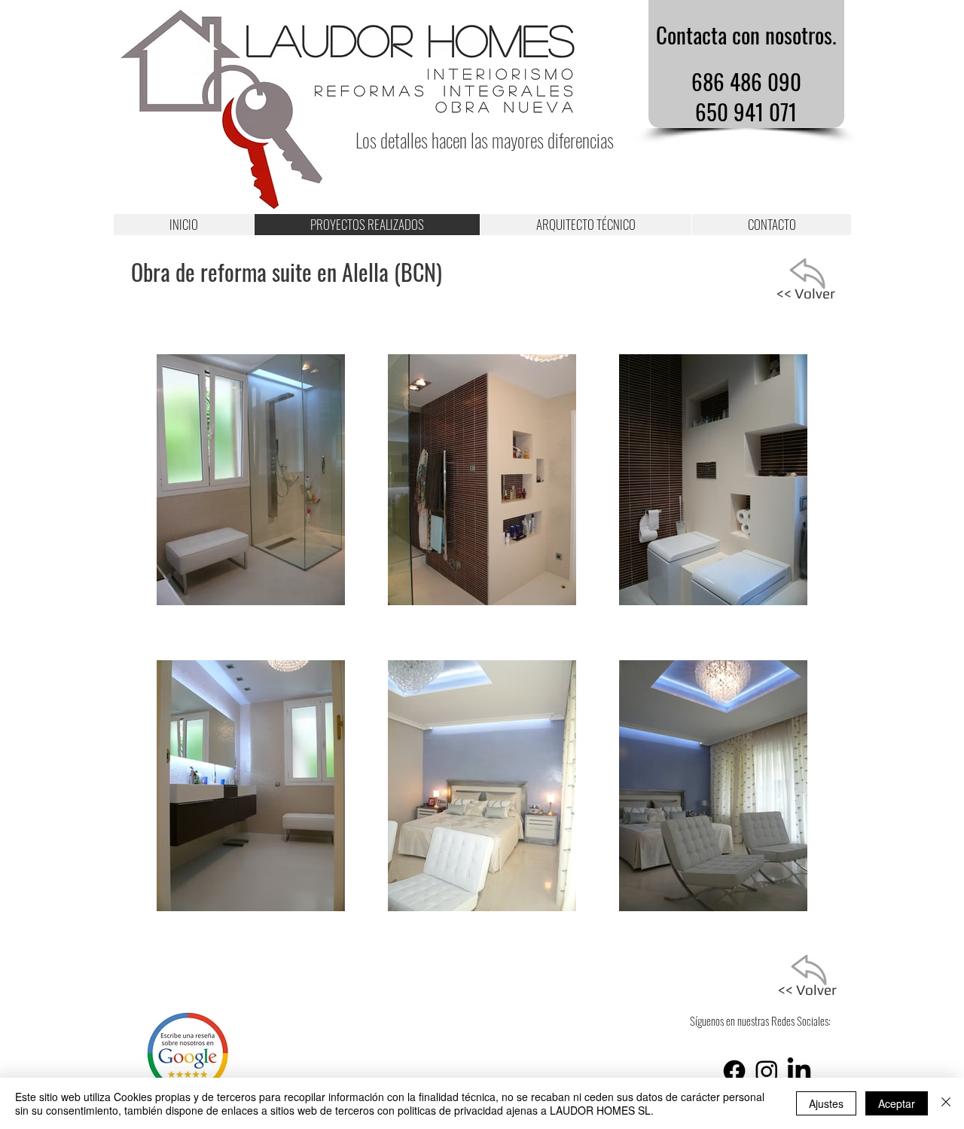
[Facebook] (734, 1071)
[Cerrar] (946, 1103)
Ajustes (826, 1103)
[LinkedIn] (799, 1071)
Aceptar (896, 1103)
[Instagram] (766, 1071)
